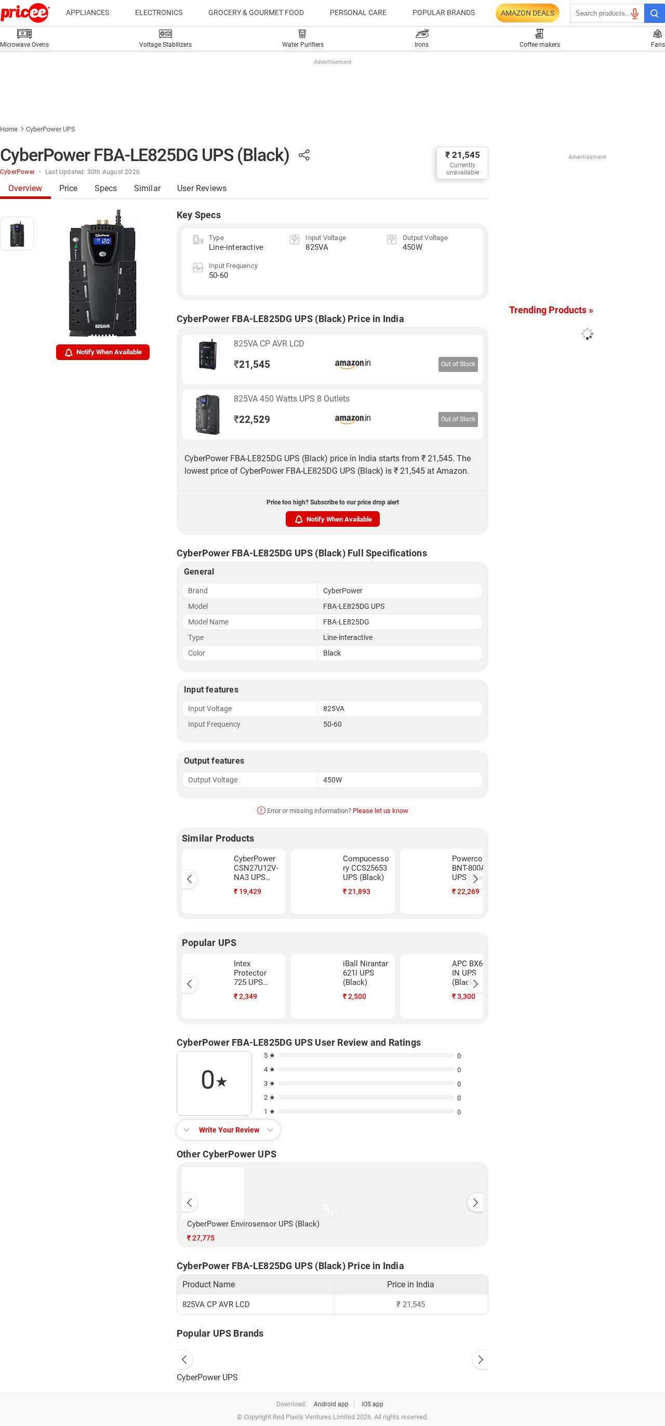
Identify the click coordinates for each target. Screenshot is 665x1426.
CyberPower (17, 172)
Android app (331, 1404)
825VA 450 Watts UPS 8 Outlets (292, 399)
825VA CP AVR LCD (269, 344)
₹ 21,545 (462, 155)
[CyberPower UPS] (332, 1356)
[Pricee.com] (25, 13)
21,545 (252, 364)
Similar (147, 188)
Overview (25, 188)
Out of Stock (458, 364)
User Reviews (202, 188)
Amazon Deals (527, 13)
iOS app (372, 1404)
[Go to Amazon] (208, 359)
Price (68, 188)
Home (9, 129)
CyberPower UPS (50, 129)
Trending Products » (551, 309)
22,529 (252, 419)
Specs (106, 188)
